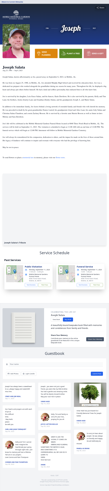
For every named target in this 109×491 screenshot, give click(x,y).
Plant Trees (44, 285)
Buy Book (68, 319)
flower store (60, 157)
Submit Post (97, 374)
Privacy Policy (48, 482)
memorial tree (28, 157)
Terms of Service (60, 482)
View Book (56, 319)
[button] (14, 271)
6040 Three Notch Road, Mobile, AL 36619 (37, 280)
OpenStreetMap (57, 485)
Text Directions (31, 285)
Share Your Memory (95, 339)
